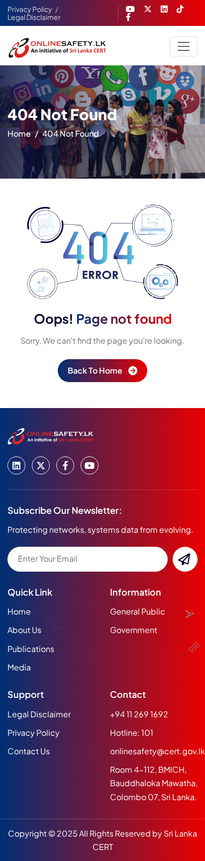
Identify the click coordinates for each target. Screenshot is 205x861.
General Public (137, 611)
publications (30, 649)
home (19, 133)
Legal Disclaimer (34, 16)
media (19, 667)
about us (24, 630)
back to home (95, 370)
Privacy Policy (29, 8)
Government (133, 630)
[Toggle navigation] (184, 46)
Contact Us (28, 751)
